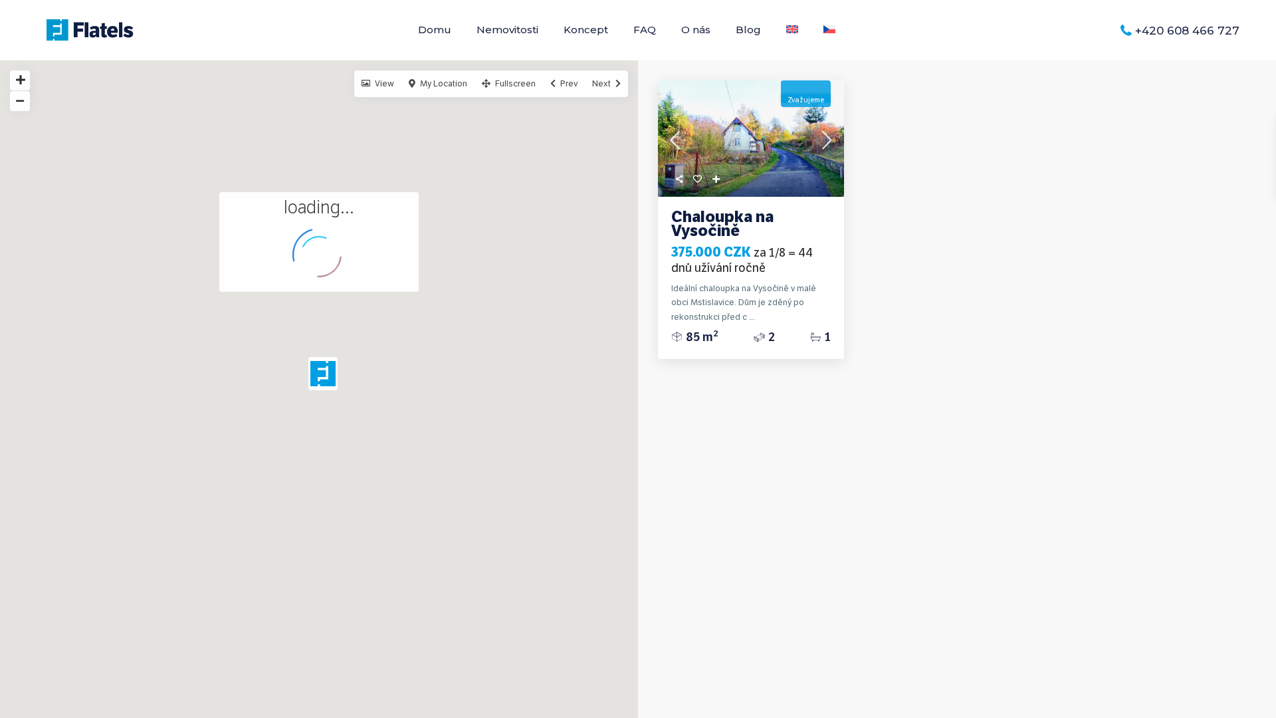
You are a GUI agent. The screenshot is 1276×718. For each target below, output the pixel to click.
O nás (695, 29)
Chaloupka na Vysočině (722, 223)
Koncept (586, 29)
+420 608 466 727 (1187, 30)
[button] (328, 376)
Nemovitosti (507, 29)
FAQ (644, 29)
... (752, 317)
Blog (748, 29)
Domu (434, 29)
